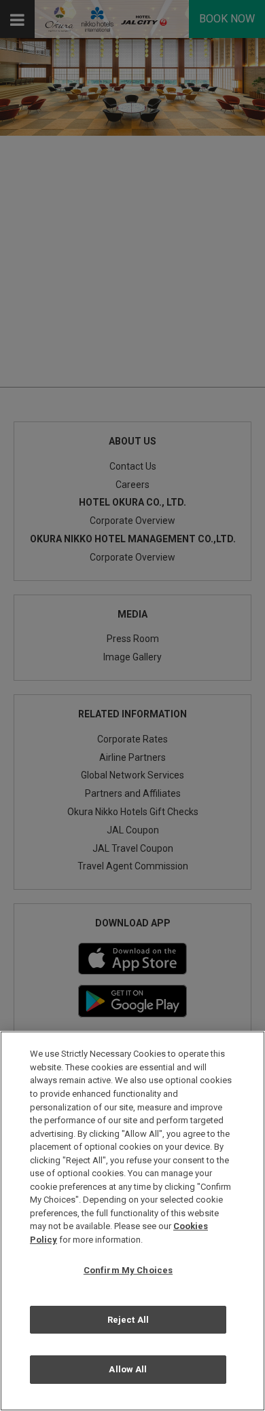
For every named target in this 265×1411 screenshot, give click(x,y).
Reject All (128, 1320)
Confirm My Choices (128, 1270)
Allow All (128, 1369)
